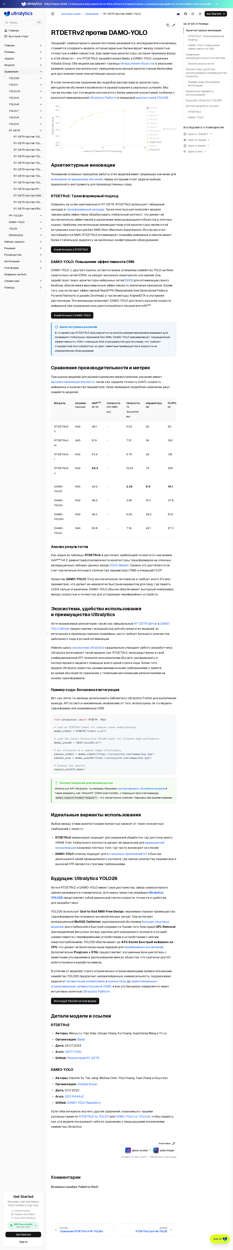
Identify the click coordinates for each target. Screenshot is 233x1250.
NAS (129, 280)
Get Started (23, 1234)
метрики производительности (72, 382)
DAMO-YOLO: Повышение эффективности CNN (204, 47)
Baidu (81, 1039)
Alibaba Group (87, 1084)
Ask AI (218, 1238)
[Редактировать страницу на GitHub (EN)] (173, 25)
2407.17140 (73, 1052)
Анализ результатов (201, 63)
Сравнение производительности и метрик (206, 56)
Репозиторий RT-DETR (83, 1058)
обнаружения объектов (138, 63)
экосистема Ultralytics (88, 647)
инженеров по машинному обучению (77, 179)
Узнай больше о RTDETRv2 (71, 249)
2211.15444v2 (74, 1096)
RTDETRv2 (194, 111)
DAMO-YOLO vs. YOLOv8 (132, 1116)
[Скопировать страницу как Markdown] (167, 25)
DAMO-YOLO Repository (84, 1102)
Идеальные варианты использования (200, 93)
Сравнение (92, 13)
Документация (70, 13)
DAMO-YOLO (196, 117)
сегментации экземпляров (85, 981)
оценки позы (117, 981)
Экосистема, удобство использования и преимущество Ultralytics (206, 73)
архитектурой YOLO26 (152, 97)
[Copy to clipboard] (172, 718)
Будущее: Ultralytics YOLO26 (204, 100)
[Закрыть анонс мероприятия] (4, 4)
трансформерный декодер (85, 209)
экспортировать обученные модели (141, 788)
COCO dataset (119, 565)
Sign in (23, 1241)
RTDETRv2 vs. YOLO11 (94, 1116)
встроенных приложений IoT (127, 854)
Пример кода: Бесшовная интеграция (204, 84)
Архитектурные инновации (203, 30)
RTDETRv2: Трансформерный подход (206, 38)
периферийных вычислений (143, 947)
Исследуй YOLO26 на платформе (75, 1001)
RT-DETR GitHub (145, 623)
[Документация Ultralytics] (23, 14)
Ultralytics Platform (103, 97)
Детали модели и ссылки (202, 105)
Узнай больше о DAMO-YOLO (72, 315)
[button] (23, 45)
